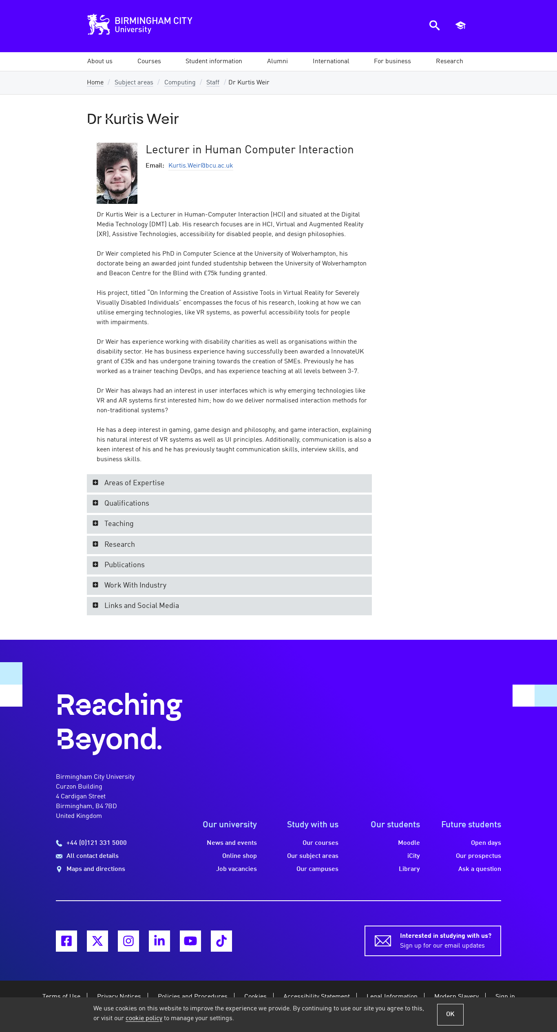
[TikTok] (221, 941)
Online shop (239, 856)
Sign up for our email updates (445, 941)
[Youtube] (190, 941)
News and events (232, 843)
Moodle (409, 843)
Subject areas (134, 83)
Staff (212, 83)
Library (409, 869)
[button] (100, 62)
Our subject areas (312, 856)
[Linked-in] (159, 941)
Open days (486, 843)
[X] (97, 941)
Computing (180, 83)
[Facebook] (66, 941)
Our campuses (317, 869)
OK (450, 1014)
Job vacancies (236, 869)
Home (95, 83)
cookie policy (144, 1018)
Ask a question (479, 869)
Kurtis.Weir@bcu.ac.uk (200, 166)
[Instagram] (128, 941)
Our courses (320, 843)
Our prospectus (478, 856)
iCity (413, 856)
